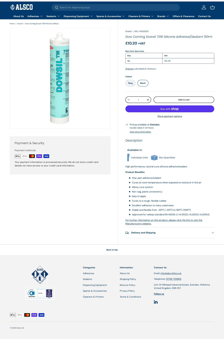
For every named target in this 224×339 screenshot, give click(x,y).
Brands (161, 16)
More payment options (170, 116)
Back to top (112, 249)
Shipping (129, 68)
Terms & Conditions (130, 296)
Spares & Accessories (108, 16)
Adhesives (33, 16)
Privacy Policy (127, 290)
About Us (18, 16)
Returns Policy (127, 285)
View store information (140, 132)
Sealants (51, 16)
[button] (212, 7)
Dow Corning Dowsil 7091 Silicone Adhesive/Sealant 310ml (42, 24)
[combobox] (116, 7)
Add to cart (184, 99)
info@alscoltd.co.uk (170, 273)
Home (12, 24)
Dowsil (20, 24)
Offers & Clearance (183, 16)
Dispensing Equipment (76, 16)
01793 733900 (173, 278)
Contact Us (204, 16)
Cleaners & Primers (139, 16)
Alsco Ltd (20, 328)
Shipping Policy (128, 279)
